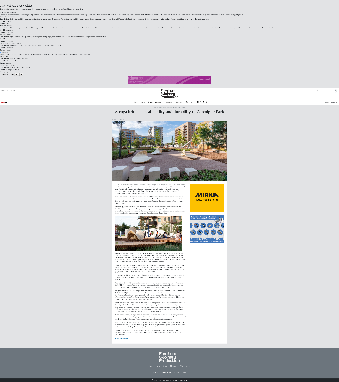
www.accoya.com (121, 338)
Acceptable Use (166, 372)
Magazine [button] (168, 102)
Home (136, 102)
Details (2, 74)
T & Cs (155, 372)
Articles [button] (158, 102)
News (143, 102)
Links (184, 372)
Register (334, 102)
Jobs (186, 102)
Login (327, 102)
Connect (179, 102)
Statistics (5, 52)
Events (150, 102)
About (193, 102)
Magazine (173, 366)
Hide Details (9, 74)
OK (21, 74)
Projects (121, 119)
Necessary (9, 12)
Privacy (176, 372)
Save (16, 74)
